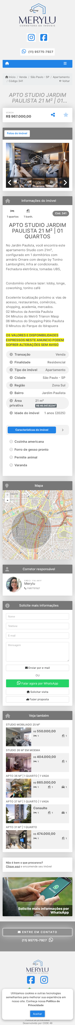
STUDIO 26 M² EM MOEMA (23, 750)
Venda (23, 77)
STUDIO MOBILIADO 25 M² (23, 724)
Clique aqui (13, 866)
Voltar (66, 81)
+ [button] (7, 495)
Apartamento (61, 77)
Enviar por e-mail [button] (39, 667)
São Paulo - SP (40, 77)
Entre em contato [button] (39, 932)
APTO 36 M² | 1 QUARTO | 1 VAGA (27, 775)
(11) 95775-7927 (40, 52)
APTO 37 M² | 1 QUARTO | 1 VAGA (27, 801)
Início (12, 77)
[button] (10, 160)
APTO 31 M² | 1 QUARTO (21, 827)
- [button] (7, 500)
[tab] (17, 133)
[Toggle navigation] (65, 63)
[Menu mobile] (7, 63)
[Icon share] (31, 37)
